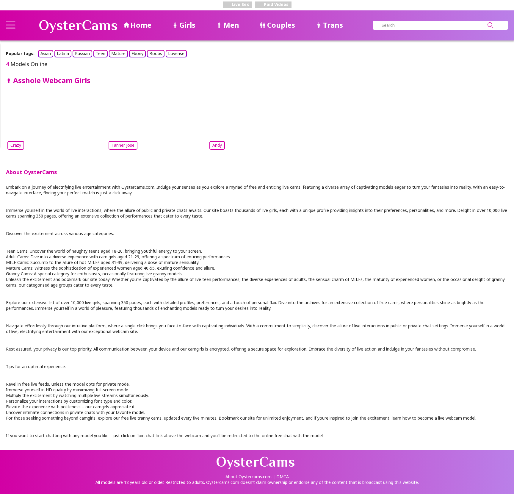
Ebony (137, 53)
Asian (45, 53)
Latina (63, 53)
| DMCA (281, 476)
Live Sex (240, 4)
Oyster (78, 25)
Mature (118, 53)
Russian (82, 53)
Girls (187, 25)
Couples (281, 25)
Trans (333, 25)
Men (231, 25)
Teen (100, 53)
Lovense (176, 53)
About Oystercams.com (248, 476)
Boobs (155, 53)
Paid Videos (276, 4)
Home (141, 25)
